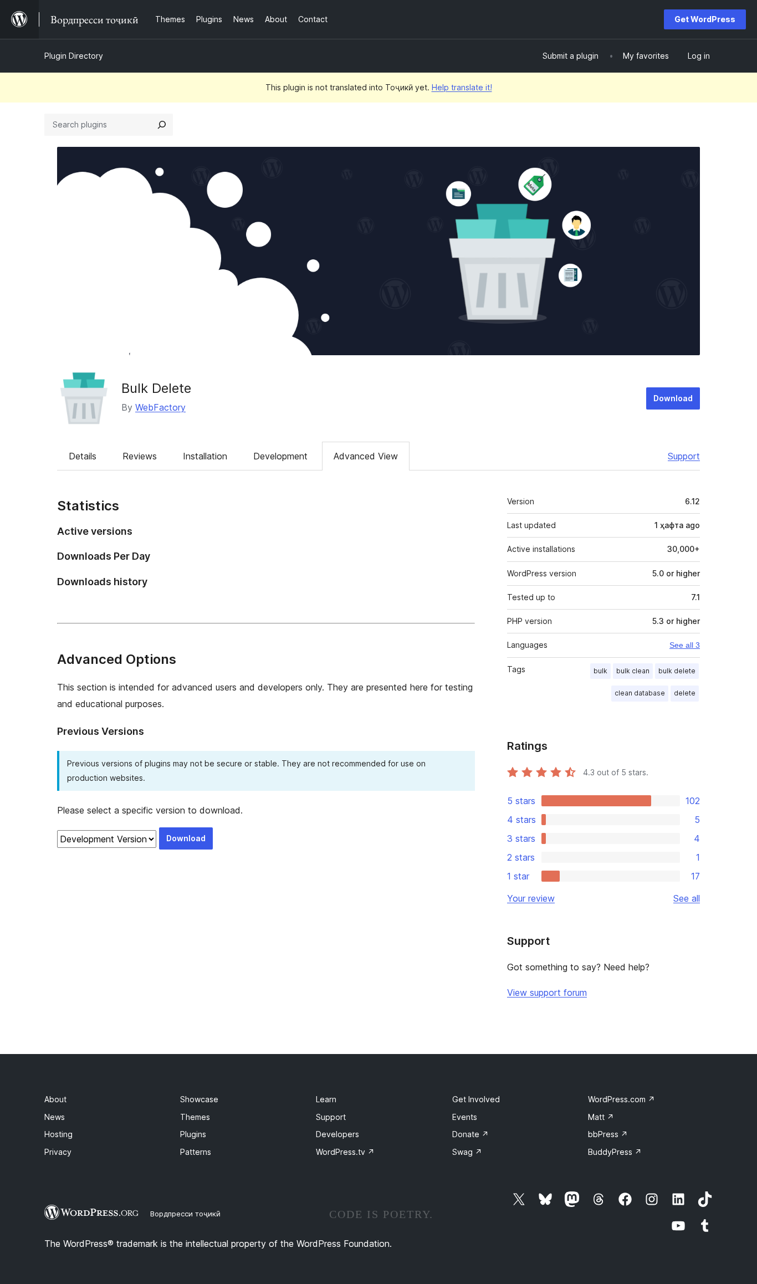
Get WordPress (704, 19)
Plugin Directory (73, 55)
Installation (205, 456)
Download (673, 398)
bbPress (608, 1134)
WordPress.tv (345, 1152)
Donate (470, 1134)
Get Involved (476, 1099)
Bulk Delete (156, 388)
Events (464, 1117)
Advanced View (366, 456)
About (55, 1099)
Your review (531, 898)
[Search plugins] (162, 125)
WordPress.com (621, 1099)
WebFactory (160, 407)
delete (684, 693)
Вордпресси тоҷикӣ (185, 1213)
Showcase (199, 1099)
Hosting (58, 1134)
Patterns (195, 1152)
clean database (640, 693)
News (54, 1117)
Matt (601, 1117)
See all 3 (684, 645)
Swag (467, 1152)
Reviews (139, 456)
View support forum (547, 992)
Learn (326, 1099)
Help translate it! (462, 87)
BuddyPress (615, 1152)
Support (684, 456)
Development (280, 456)
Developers (337, 1134)
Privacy (57, 1152)
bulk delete (676, 671)
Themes (195, 1117)
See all (686, 898)
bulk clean (632, 671)
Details (82, 456)
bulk (600, 671)
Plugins (193, 1134)
